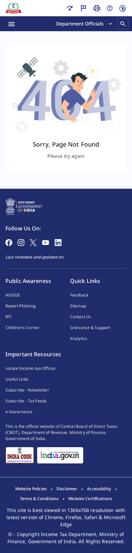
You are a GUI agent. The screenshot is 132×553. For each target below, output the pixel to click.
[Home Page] (23, 206)
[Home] (13, 8)
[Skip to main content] (70, 8)
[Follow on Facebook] (8, 242)
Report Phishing (20, 306)
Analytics (78, 338)
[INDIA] (60, 455)
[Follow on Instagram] (21, 242)
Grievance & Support (90, 327)
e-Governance (18, 412)
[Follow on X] (33, 242)
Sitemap (78, 306)
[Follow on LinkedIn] (58, 242)
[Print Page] (97, 8)
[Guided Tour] (83, 8)
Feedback (79, 295)
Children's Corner (22, 327)
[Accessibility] (122, 8)
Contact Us (80, 317)
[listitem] (31, 489)
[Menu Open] (11, 23)
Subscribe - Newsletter (27, 390)
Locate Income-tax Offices (30, 368)
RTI (8, 317)
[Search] (122, 23)
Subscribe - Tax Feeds (26, 401)
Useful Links (16, 379)
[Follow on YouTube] (45, 242)
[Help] (109, 8)
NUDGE (12, 295)
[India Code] (19, 455)
